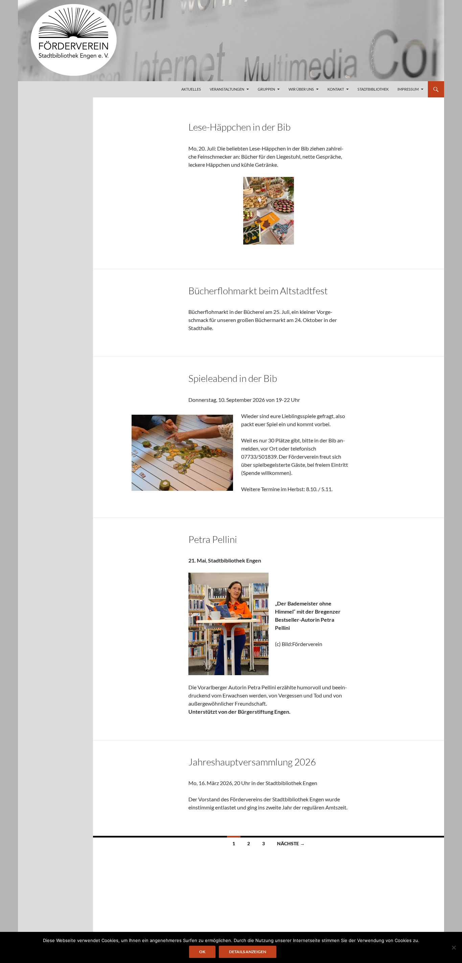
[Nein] (453, 947)
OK (202, 951)
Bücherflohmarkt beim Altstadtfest (258, 290)
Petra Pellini (212, 539)
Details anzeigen (247, 951)
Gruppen (266, 89)
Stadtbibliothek (373, 89)
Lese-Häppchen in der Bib (239, 127)
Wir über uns (301, 89)
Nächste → (291, 843)
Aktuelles (191, 89)
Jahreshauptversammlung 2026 (252, 761)
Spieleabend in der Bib (232, 378)
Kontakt (335, 89)
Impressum (408, 89)
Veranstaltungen (227, 89)
